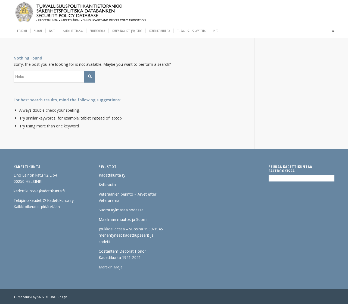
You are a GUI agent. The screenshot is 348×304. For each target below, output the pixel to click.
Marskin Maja (111, 266)
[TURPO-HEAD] (92, 12)
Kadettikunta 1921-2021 (120, 257)
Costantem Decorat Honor (122, 251)
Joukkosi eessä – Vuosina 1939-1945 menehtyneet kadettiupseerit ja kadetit (131, 235)
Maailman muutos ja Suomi (123, 219)
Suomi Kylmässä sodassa (121, 209)
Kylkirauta (107, 184)
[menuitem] (22, 31)
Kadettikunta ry (112, 175)
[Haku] (331, 31)
